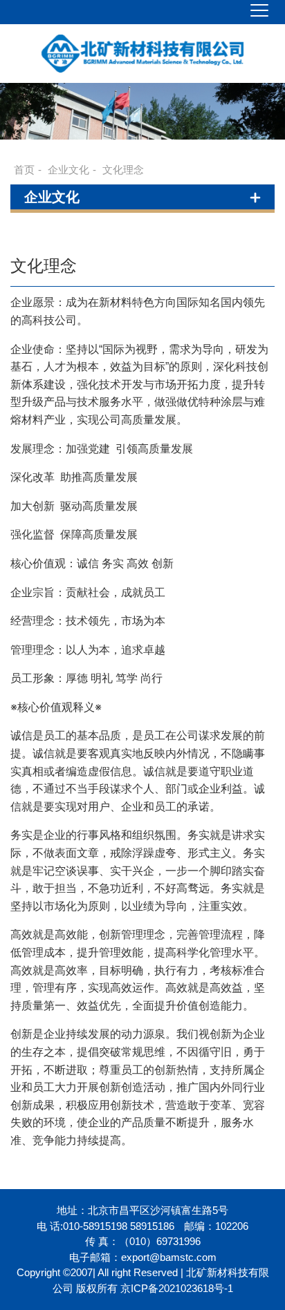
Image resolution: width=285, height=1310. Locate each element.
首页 (24, 169)
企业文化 (68, 169)
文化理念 (123, 169)
